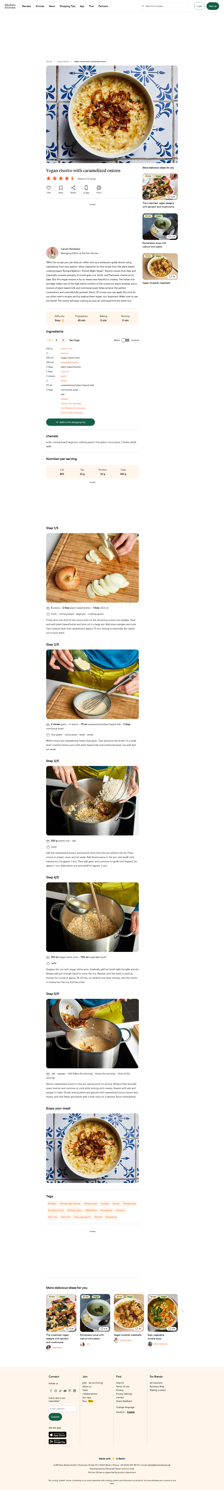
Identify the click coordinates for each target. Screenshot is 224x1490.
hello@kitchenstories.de (159, 1464)
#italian (52, 1203)
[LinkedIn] (74, 1391)
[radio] (48, 178)
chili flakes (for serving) (73, 408)
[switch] (125, 340)
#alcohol (65, 1217)
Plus (87, 1401)
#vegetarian (90, 1203)
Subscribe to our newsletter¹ (57, 1400)
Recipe (49, 61)
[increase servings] (63, 340)
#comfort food (56, 1210)
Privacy (119, 1390)
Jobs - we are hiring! (92, 1382)
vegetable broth (69, 362)
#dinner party (74, 1210)
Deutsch (120, 1412)
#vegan (105, 1203)
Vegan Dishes (63, 61)
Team (85, 1390)
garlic (64, 376)
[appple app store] (63, 1435)
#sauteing (111, 1217)
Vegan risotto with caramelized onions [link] (90, 61)
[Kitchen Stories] (10, 6)
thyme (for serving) (71, 403)
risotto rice (66, 348)
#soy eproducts (82, 1217)
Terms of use (122, 1386)
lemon (64, 380)
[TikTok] (60, 1391)
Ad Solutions (156, 1382)
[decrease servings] (49, 340)
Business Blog (157, 1386)
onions (64, 353)
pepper (64, 399)
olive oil (65, 371)
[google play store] (63, 1442)
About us (87, 1386)
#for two (52, 1217)
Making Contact (158, 1390)
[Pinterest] (70, 1391)
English (131, 1412)
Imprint (120, 1382)
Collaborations (89, 1393)
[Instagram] (55, 1391)
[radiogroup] (61, 179)
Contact (120, 1397)
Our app (86, 1397)
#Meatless (91, 1210)
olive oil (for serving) (72, 412)
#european (106, 1210)
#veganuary (129, 1203)
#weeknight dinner (70, 1203)
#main (116, 1203)
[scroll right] (182, 1311)
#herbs (98, 1217)
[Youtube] (65, 1391)
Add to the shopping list (72, 422)
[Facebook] (51, 1391)
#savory (120, 1210)
